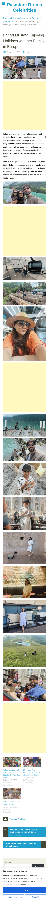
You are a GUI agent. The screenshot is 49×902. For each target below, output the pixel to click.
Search (8, 862)
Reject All (35, 897)
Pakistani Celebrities (18, 819)
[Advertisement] (24, 105)
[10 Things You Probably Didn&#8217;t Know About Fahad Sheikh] (32, 762)
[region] (24, 884)
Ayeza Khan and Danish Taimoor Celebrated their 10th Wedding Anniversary (23, 832)
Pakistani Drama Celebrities (16, 18)
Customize (12, 897)
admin (29, 52)
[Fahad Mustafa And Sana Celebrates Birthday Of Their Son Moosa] (12, 762)
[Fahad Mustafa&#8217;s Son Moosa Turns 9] (12, 793)
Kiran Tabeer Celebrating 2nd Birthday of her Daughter (22, 844)
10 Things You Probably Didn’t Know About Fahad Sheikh (31, 772)
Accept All (24, 890)
